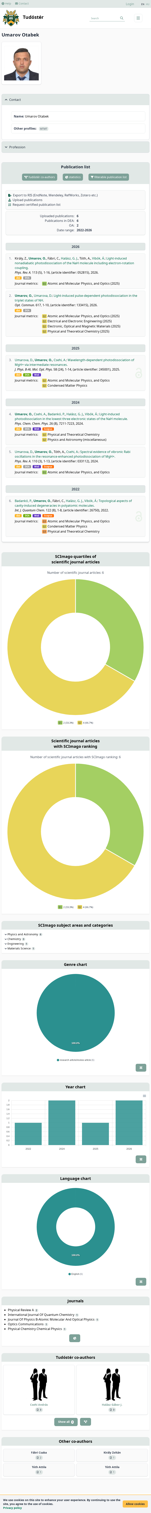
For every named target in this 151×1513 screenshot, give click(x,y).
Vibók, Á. (98, 258)
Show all (65, 1422)
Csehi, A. (60, 360)
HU (147, 4)
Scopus (48, 429)
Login (130, 4)
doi (18, 278)
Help (7, 3)
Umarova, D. (43, 295)
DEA (27, 278)
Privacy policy (12, 1508)
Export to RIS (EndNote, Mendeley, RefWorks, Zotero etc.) (55, 195)
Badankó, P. (56, 414)
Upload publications (27, 200)
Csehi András (39, 1404)
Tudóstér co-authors (41, 177)
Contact (23, 3)
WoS (36, 374)
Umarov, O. (37, 258)
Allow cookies (135, 1504)
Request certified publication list (36, 204)
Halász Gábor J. (112, 1404)
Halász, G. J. (69, 258)
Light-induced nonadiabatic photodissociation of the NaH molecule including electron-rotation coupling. (74, 263)
